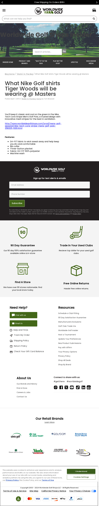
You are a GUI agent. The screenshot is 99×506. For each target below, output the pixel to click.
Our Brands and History (27, 384)
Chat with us (20, 315)
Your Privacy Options (67, 351)
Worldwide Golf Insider (68, 330)
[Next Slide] (96, 2)
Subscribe (17, 203)
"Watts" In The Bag (24, 74)
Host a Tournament (67, 334)
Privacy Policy (77, 214)
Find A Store (22, 388)
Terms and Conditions (62, 214)
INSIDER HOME (8, 62)
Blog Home (10, 74)
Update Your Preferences (69, 339)
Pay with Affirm (65, 347)
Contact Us (22, 396)
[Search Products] (94, 19)
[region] (49, 486)
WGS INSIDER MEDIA (91, 62)
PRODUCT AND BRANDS (24, 62)
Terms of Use (48, 480)
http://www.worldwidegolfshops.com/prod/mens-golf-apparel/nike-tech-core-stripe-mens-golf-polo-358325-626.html (33, 126)
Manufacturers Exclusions (69, 322)
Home (38, 99)
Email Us (18, 323)
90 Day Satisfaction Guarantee (72, 317)
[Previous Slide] (2, 2)
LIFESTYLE (74, 62)
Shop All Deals (64, 360)
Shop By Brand (64, 364)
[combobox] (49, 19)
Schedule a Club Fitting (68, 313)
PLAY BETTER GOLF (58, 62)
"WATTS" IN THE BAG (41, 62)
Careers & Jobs (23, 392)
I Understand (81, 471)
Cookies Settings (81, 477)
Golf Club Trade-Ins (67, 326)
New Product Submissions (69, 343)
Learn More (50, 422)
